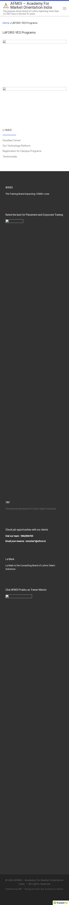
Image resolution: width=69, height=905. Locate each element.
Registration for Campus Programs (22, 151)
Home (6, 23)
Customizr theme (54, 889)
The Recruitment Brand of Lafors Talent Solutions (30, 508)
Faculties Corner (12, 140)
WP (20, 889)
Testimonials (10, 156)
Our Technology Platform (17, 145)
